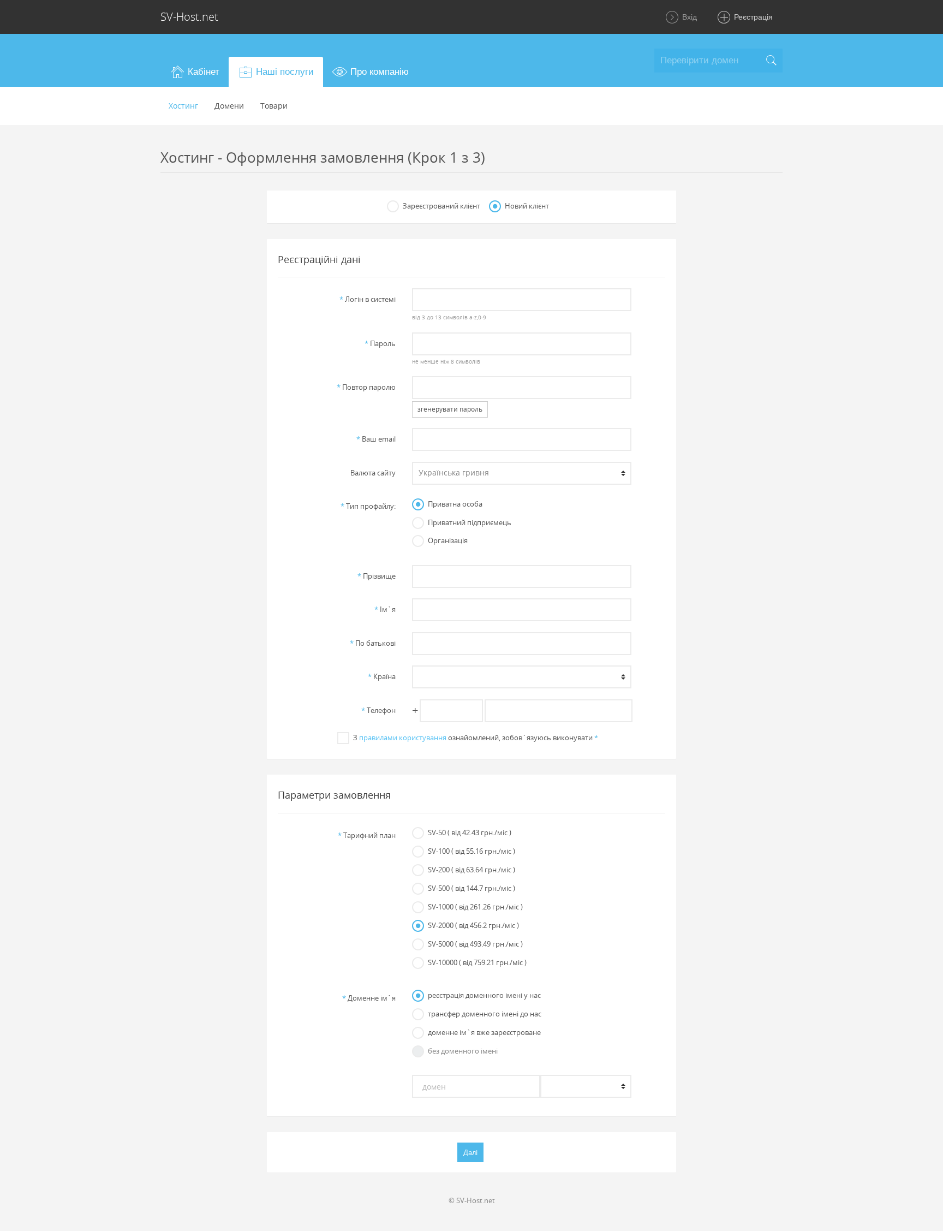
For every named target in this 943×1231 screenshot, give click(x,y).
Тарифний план (367, 835)
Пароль (380, 343)
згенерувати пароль (449, 409)
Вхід (688, 17)
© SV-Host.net (472, 1200)
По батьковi (373, 643)
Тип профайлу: (368, 506)
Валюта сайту (373, 473)
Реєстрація (752, 17)
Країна (382, 676)
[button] (194, 72)
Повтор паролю (366, 387)
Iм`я (385, 609)
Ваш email (376, 439)
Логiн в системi (367, 299)
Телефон (378, 710)
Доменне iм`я (369, 998)
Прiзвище (376, 576)
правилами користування (402, 737)
